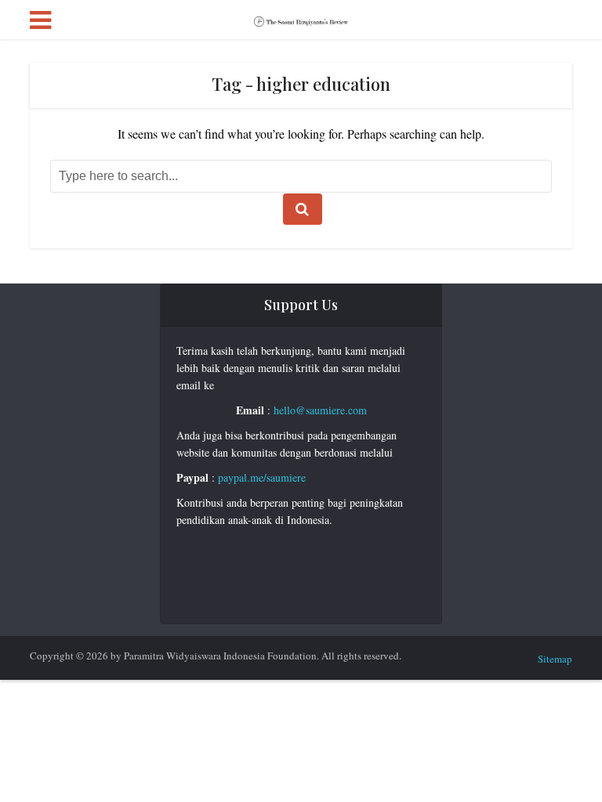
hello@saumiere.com (320, 410)
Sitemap (555, 659)
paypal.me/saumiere (262, 477)
